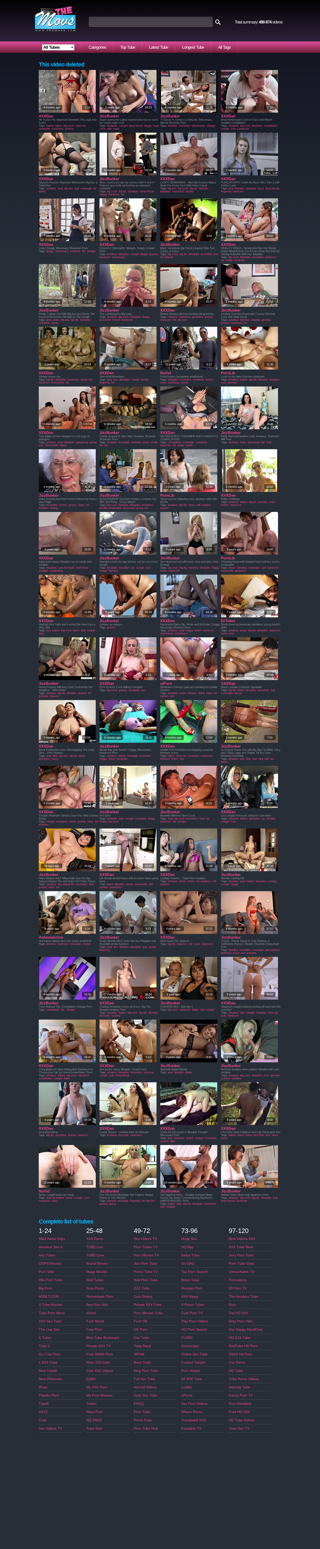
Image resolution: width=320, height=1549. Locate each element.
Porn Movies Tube (148, 1313)
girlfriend (226, 952)
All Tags (224, 47)
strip (269, 442)
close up (80, 125)
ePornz (186, 1395)
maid (116, 128)
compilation (270, 125)
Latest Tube (158, 47)
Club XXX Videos (99, 1371)
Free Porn (94, 1329)
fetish (191, 504)
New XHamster (50, 1379)
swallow (43, 570)
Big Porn (45, 1288)
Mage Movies (97, 1272)
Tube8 (44, 1404)
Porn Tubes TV (146, 1247)
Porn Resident (240, 1404)
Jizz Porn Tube (145, 1263)
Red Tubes (95, 1280)
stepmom (207, 943)
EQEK (91, 1379)
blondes (172, 125)
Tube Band (142, 1346)
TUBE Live (94, 1247)
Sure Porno (95, 1288)
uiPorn (166, 683)
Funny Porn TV (241, 1395)
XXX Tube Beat (241, 1247)
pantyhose (181, 633)
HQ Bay (187, 1247)
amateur (233, 125)
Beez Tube (142, 1362)
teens (185, 382)
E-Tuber (45, 1338)
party (146, 442)
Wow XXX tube (98, 1362)
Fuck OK (141, 1321)
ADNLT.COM (49, 1296)
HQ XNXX (94, 1420)
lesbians (137, 442)
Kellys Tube (190, 1255)
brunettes (184, 125)
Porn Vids (46, 1272)
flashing (113, 570)
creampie (44, 128)
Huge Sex (189, 1239)
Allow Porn (94, 1412)
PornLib (228, 373)
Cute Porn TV (192, 1313)
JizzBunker (109, 116)
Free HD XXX (239, 1412)
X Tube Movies (50, 1305)
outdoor (206, 504)
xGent (91, 1313)
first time (259, 1135)
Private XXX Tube (148, 1305)
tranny (87, 943)
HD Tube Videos (241, 1420)
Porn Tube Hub (146, 1428)
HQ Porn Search (194, 1329)
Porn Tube (142, 1412)
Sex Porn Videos (194, 1404)
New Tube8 (48, 1371)
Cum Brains (143, 1296)
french (116, 319)
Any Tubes (47, 1255)
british (190, 1138)
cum (233, 128)
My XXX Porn (96, 1387)
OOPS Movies (50, 1263)
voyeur (164, 507)
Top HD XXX (238, 1313)
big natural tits (66, 884)
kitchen (150, 1200)
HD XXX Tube (239, 1338)
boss (261, 188)
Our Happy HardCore (245, 1329)
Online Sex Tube (194, 1354)
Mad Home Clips (52, 1239)
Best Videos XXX (242, 1239)
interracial (253, 442)
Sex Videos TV (50, 1428)
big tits (122, 191)
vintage (210, 125)
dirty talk (263, 758)
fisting (103, 821)
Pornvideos (237, 1280)
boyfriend (62, 943)
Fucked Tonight (193, 1362)
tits (84, 251)
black (76, 630)
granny (69, 128)
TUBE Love (95, 1255)
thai (231, 633)
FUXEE (187, 1338)
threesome (57, 382)
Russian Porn (191, 1288)
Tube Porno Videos (244, 1379)
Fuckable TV (191, 1428)
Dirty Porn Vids (240, 1321)
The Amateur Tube (243, 1296)
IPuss (43, 1387)
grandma (197, 316)
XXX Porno (95, 1239)
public (189, 445)
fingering (226, 191)
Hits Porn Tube (50, 1280)
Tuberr (91, 1404)
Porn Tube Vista (241, 1263)
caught (250, 1012)
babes (50, 125)
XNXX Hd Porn (240, 1354)
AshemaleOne (51, 937)
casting (272, 881)
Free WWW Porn (99, 1354)
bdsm (58, 125)
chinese (172, 316)
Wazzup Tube (239, 1387)
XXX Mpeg (189, 1296)
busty (55, 322)
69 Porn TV (238, 1288)
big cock (69, 125)
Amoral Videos (145, 1387)
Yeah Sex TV (239, 1428)
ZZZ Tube (142, 1288)
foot (182, 758)
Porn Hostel (190, 1371)
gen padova (272, 949)
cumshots (58, 128)
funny (163, 570)
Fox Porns (237, 1362)
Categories (97, 47)
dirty (41, 633)
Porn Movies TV (146, 1255)
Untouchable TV (241, 1272)
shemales (76, 943)
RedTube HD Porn (243, 1346)
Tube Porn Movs (52, 1313)
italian (42, 191)
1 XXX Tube (48, 1362)
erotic (272, 501)
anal (60, 188)
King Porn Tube (146, 1371)
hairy (243, 442)
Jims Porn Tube (241, 1255)
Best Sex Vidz (97, 1305)
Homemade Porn (99, 1296)
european (198, 379)
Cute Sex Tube (145, 1395)
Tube (43, 1420)
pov (143, 690)
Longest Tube (193, 47)
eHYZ (43, 1412)
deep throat (136, 125)
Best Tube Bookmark (102, 1338)
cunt (263, 567)
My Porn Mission (99, 1395)
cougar (50, 821)
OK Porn (140, 1329)
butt (76, 188)
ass (116, 379)
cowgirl (123, 125)
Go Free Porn (49, 1354)
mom (197, 943)
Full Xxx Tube (144, 1379)
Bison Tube (190, 1280)
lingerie (169, 257)
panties (104, 887)
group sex (86, 379)
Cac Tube (141, 1338)
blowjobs (112, 125)
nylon (163, 382)
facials (190, 191)
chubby (255, 319)
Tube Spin (94, 1428)
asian (56, 319)
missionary (198, 125)
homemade (51, 445)
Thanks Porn (49, 1395)
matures (182, 943)
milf (263, 442)
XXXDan (46, 116)
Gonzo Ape (190, 1346)
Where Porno (191, 1412)
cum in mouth (66, 567)
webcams (136, 1135)
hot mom (113, 821)
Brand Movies (97, 1263)
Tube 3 (44, 1346)
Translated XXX (193, 1420)
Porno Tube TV (146, 1272)
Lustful (186, 1387)
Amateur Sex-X (51, 1247)
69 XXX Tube (191, 1379)
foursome (105, 319)
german (266, 319)
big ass (68, 188)
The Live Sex (49, 1329)
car (132, 567)
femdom (165, 758)
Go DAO (187, 1263)
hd (94, 188)
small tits (75, 251)
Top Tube (127, 47)
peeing (104, 1203)
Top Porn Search (194, 1272)
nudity (180, 445)
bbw (55, 755)
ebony (238, 693)
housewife (227, 570)
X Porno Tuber (192, 1305)
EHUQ (139, 1404)
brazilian (124, 567)
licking (54, 507)
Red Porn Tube (146, 1280)
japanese (240, 570)
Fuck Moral (95, 1321)
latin (109, 128)
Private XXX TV (98, 1346)
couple (225, 128)
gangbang (82, 442)
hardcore (114, 194)
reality (229, 260)
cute (233, 821)
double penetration (111, 507)
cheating (241, 567)
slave (275, 1135)
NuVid (165, 373)
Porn (232, 1305)
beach (252, 501)
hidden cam (167, 696)
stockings (174, 382)
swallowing (56, 570)
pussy (112, 1203)
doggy (148, 125)
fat (271, 758)
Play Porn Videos (194, 1321)
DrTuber (228, 621)
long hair (123, 1135)
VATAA (139, 1354)
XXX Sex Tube (50, 1321)
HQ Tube (236, 1371)
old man (182, 319)
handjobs (134, 690)
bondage (133, 755)
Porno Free (143, 1420)
